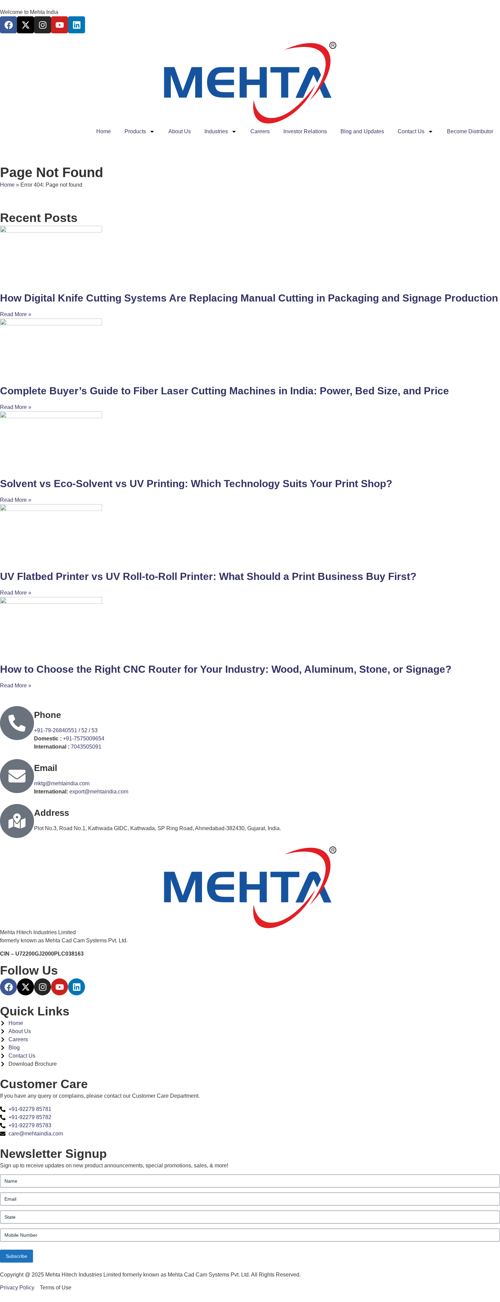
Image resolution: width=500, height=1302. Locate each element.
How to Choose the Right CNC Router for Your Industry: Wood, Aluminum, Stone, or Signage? (225, 669)
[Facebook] (8, 24)
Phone (47, 715)
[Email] (17, 776)
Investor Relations (305, 131)
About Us (179, 131)
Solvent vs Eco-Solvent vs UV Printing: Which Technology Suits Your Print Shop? (196, 483)
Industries (216, 131)
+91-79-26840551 (55, 730)
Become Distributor (470, 131)
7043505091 (86, 747)
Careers (260, 131)
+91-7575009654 (83, 738)
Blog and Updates (362, 131)
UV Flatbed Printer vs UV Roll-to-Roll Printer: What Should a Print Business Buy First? (208, 576)
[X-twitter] (25, 24)
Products (135, 131)
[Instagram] (42, 24)
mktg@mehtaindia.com (61, 783)
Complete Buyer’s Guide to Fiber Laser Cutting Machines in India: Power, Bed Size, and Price (224, 390)
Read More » (15, 314)
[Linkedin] (76, 24)
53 (94, 730)
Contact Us (411, 131)
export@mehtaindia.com (98, 791)
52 (84, 730)
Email (45, 768)
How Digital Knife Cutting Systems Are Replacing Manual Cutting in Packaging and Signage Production (249, 298)
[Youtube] (59, 24)
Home (103, 131)
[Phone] (17, 723)
